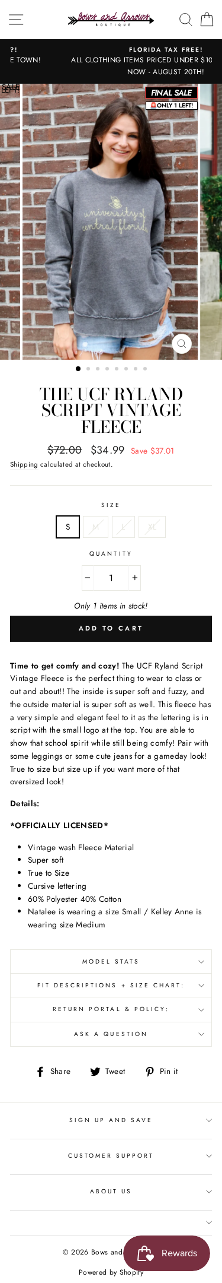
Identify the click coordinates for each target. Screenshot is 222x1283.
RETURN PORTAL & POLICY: (111, 1009)
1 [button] (79, 369)
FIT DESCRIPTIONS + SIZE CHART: (111, 985)
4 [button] (108, 370)
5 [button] (118, 370)
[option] (111, 61)
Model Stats (111, 961)
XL (152, 527)
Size (111, 504)
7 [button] (137, 370)
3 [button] (99, 370)
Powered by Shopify (111, 1272)
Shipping (24, 464)
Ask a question (111, 1033)
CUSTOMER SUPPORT (111, 1155)
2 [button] (89, 370)
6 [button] (127, 370)
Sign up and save (111, 1120)
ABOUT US (111, 1191)
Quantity (110, 553)
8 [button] (146, 370)
